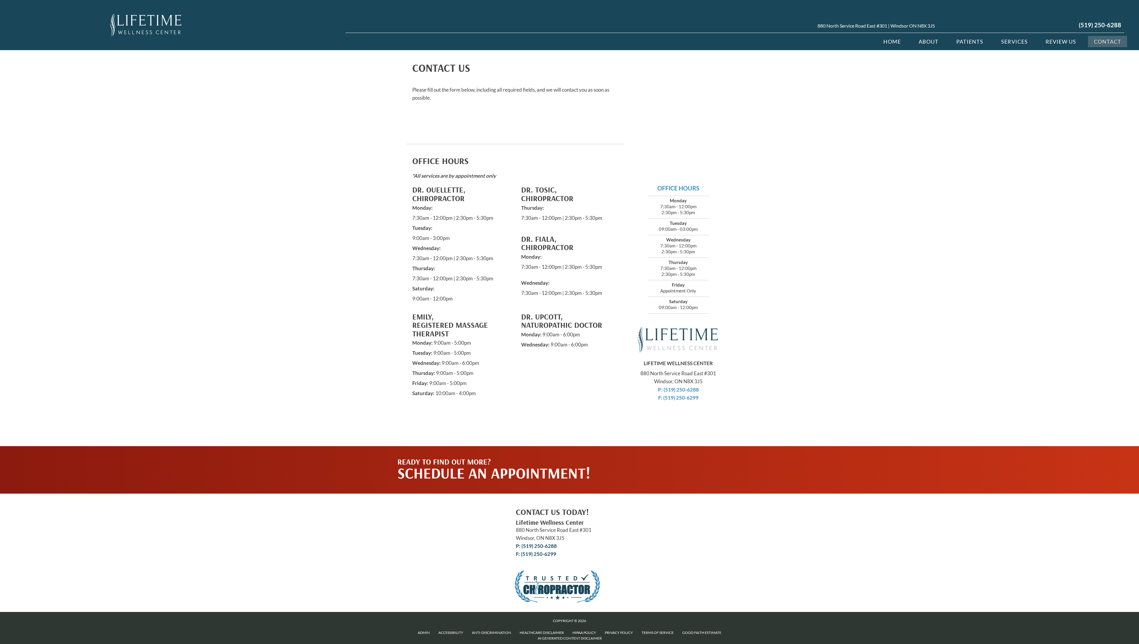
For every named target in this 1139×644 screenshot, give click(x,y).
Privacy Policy (619, 632)
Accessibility (450, 632)
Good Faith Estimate (701, 632)
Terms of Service (658, 632)
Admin (424, 632)
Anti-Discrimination (491, 632)
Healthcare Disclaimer (542, 632)
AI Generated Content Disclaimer (570, 638)
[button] (680, 458)
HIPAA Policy (584, 632)
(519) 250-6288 (1100, 24)
